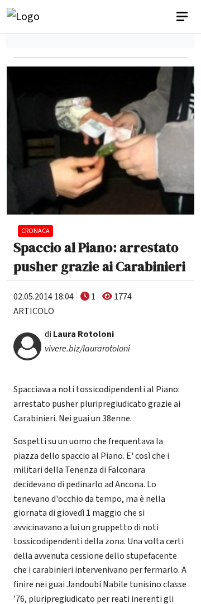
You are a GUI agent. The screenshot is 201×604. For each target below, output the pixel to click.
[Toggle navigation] (183, 17)
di (79, 334)
